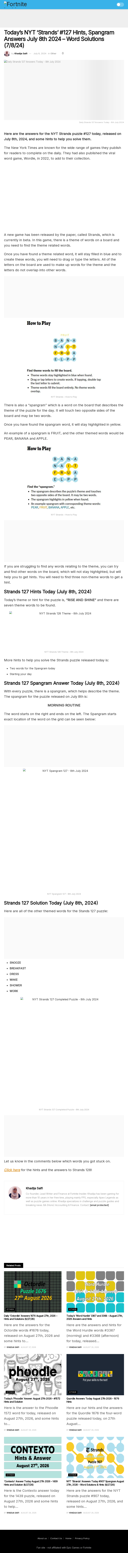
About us (42, 1538)
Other (53, 53)
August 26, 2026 (91, 1347)
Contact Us (56, 1538)
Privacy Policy (82, 1538)
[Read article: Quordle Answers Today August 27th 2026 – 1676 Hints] (95, 1374)
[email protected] (99, 1205)
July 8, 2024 (40, 53)
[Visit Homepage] (22, 4)
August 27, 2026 (28, 1347)
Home (69, 1538)
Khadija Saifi (20, 53)
